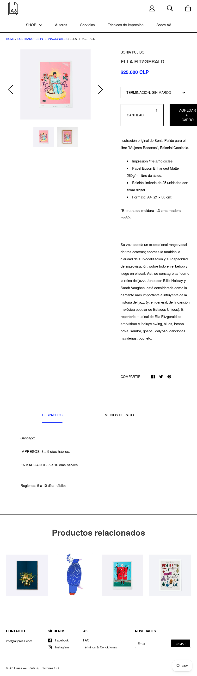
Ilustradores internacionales (42, 38)
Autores (61, 24)
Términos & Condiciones (100, 647)
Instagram (62, 647)
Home (10, 38)
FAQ (86, 640)
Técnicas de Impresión (125, 24)
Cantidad (135, 115)
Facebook (62, 640)
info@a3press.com (19, 641)
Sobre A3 (163, 24)
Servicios (87, 24)
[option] (55, 84)
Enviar (180, 644)
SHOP (31, 24)
